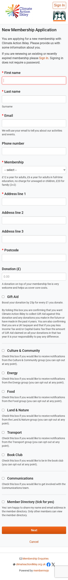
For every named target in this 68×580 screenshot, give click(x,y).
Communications (20, 478)
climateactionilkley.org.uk (31, 564)
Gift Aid (13, 297)
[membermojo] (59, 16)
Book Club (14, 455)
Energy (12, 373)
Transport (14, 432)
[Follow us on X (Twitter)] (53, 564)
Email (7, 116)
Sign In (59, 5)
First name (11, 73)
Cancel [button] (34, 542)
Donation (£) (11, 269)
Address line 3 (12, 231)
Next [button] (34, 530)
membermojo (41, 570)
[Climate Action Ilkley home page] (18, 11)
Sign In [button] (43, 58)
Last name (11, 91)
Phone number (13, 143)
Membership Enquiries (35, 558)
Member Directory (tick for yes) (30, 502)
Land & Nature (18, 410)
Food (11, 391)
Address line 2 (12, 213)
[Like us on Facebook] (48, 564)
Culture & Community (23, 351)
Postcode (10, 250)
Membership (13, 162)
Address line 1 (14, 194)
